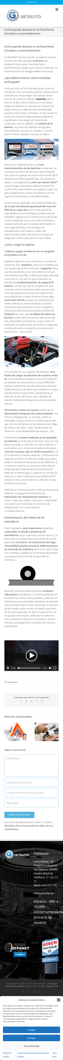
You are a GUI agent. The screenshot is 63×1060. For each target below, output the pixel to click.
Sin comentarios (11, 682)
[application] (31, 655)
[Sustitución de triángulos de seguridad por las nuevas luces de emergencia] (16, 724)
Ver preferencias (31, 1046)
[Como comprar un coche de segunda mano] (47, 724)
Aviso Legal (52, 983)
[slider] (29, 668)
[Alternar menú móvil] (57, 9)
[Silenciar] (50, 668)
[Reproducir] (8, 668)
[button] (58, 999)
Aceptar (31, 1030)
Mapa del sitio (52, 986)
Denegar (31, 1038)
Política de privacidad (14, 986)
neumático (22, 542)
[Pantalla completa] (54, 668)
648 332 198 (49, 885)
